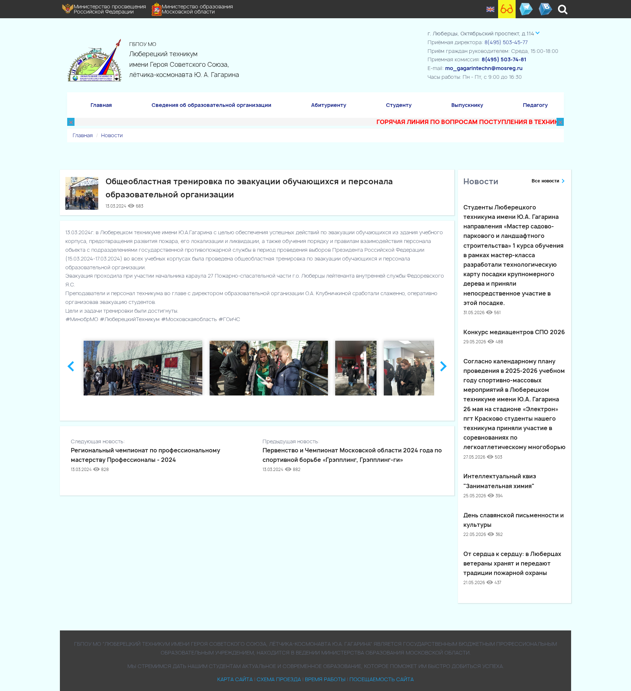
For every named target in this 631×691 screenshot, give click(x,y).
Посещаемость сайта (381, 679)
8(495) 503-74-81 (504, 59)
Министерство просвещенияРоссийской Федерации (110, 9)
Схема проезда (279, 679)
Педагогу (535, 104)
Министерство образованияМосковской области (197, 9)
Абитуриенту (328, 104)
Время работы (325, 679)
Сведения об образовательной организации (211, 104)
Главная (101, 104)
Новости (112, 135)
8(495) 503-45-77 (506, 42)
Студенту (399, 104)
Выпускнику (467, 104)
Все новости (545, 181)
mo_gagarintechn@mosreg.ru (484, 68)
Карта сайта (235, 679)
